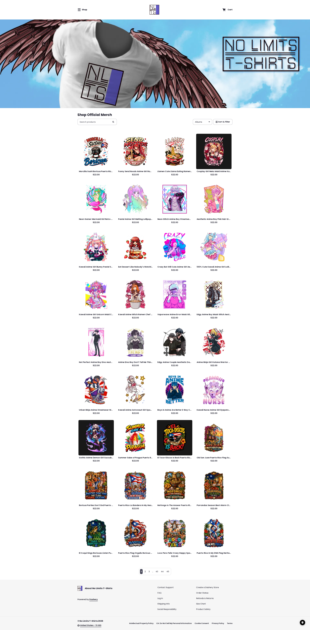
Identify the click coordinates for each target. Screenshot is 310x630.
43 (157, 571)
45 (168, 571)
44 (162, 571)
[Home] (154, 10)
